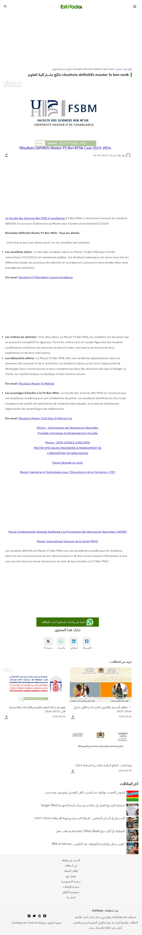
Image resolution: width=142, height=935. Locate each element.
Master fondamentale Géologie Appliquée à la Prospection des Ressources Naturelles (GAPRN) (67, 532)
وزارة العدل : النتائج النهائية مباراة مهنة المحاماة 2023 (103, 765)
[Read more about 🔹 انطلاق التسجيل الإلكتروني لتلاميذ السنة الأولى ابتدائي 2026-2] (101, 685)
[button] (5, 6)
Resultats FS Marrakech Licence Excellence (46, 277)
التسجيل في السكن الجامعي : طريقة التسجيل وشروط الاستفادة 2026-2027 (79, 818)
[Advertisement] (71, 39)
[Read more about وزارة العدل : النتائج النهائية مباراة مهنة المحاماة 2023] (101, 743)
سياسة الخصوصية (71, 881)
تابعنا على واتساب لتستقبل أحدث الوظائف (63, 622)
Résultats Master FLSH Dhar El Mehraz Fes (45, 418)
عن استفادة (71, 865)
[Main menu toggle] (135, 7)
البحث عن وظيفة (71, 860)
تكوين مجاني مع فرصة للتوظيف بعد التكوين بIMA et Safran (88, 844)
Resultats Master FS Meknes (36, 383)
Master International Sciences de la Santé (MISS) (67, 541)
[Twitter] (34, 915)
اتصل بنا (71, 897)
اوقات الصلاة (71, 871)
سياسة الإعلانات (71, 887)
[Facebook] (44, 915)
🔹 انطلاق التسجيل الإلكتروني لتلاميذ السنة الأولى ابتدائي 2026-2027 (103, 709)
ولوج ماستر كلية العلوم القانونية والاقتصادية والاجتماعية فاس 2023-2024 (37, 709)
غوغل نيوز (71, 876)
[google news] (39, 915)
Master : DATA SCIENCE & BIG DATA (67, 442)
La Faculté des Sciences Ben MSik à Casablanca (35, 218)
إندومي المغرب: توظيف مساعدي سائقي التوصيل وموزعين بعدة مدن (85, 792)
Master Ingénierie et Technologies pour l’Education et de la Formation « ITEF (67, 472)
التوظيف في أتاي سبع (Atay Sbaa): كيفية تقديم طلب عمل (90, 831)
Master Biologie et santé (67, 463)
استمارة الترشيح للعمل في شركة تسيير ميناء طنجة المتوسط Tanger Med (83, 805)
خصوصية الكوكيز (71, 892)
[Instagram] (29, 915)
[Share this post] (6, 155)
